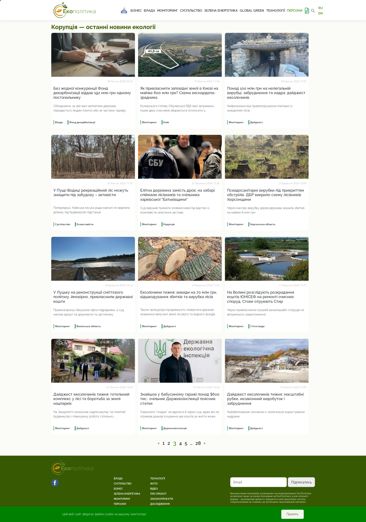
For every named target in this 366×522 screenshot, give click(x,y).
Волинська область (88, 326)
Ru (320, 8)
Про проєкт (158, 493)
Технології (275, 11)
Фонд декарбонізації (82, 122)
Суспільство (191, 11)
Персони (294, 11)
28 (198, 443)
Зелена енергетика (221, 11)
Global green (252, 11)
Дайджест (256, 122)
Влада (149, 11)
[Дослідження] (306, 11)
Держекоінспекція (175, 428)
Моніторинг (167, 11)
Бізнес (136, 11)
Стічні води (257, 326)
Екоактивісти (85, 224)
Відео (154, 488)
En (320, 13)
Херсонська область (262, 224)
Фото (154, 483)
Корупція (169, 224)
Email (237, 482)
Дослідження (160, 503)
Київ (166, 122)
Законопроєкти (161, 498)
